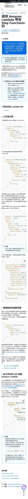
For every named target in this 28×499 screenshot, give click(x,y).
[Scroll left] (16, 5)
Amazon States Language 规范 (9, 478)
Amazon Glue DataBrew (15, 486)
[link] (23, 13)
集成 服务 (14, 75)
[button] (5, 39)
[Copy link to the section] (2, 106)
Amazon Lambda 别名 (10, 368)
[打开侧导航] (2, 9)
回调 (13, 151)
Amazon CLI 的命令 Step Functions (10, 476)
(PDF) (6, 52)
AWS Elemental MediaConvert (16, 484)
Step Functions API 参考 (7, 473)
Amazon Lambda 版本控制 (11, 366)
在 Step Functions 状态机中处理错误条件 (16, 93)
